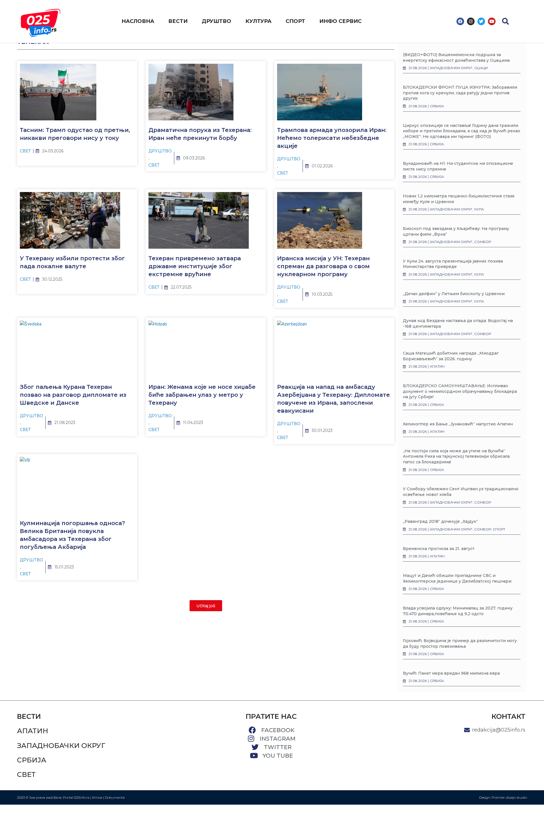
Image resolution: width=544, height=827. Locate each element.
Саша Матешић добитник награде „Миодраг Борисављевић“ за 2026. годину (451, 356)
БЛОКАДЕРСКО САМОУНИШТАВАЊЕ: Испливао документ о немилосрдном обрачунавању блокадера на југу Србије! (460, 391)
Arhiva (97, 797)
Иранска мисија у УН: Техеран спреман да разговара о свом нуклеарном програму (323, 266)
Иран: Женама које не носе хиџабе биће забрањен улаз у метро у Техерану (202, 394)
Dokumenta (115, 797)
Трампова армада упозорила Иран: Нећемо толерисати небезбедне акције (331, 138)
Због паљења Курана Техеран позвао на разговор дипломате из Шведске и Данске (73, 394)
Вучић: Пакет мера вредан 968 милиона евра (451, 673)
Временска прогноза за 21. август (439, 548)
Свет (25, 151)
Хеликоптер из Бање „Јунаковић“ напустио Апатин (458, 424)
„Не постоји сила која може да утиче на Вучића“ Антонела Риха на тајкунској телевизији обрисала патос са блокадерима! (456, 456)
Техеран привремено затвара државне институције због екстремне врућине (194, 266)
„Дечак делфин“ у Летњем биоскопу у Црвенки (454, 293)
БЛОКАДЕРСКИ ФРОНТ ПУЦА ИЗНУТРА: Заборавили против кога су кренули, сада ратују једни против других (460, 93)
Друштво (160, 151)
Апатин (32, 731)
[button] (505, 21)
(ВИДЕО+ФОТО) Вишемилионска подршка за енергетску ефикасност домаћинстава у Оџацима (456, 57)
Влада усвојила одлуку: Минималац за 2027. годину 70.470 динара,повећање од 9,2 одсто (458, 611)
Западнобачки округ (61, 745)
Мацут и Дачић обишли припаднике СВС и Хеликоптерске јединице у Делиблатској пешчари (457, 578)
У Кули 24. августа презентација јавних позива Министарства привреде (453, 264)
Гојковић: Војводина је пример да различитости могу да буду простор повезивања (460, 643)
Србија (31, 760)
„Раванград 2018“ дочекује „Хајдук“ (440, 521)
